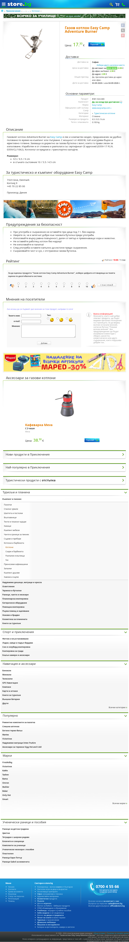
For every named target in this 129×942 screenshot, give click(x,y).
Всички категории (117, 707)
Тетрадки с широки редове (15, 837)
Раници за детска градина (15, 829)
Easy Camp (97, 105)
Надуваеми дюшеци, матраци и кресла (22, 582)
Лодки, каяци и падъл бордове (17, 642)
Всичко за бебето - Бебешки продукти (53, 906)
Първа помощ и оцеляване (15, 611)
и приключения (48, 920)
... (24, 11)
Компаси (6, 687)
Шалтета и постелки (13, 513)
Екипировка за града (12, 651)
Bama (5, 778)
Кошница (12, 894)
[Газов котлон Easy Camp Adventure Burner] (31, 44)
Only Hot (6, 795)
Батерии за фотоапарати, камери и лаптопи (56, 927)
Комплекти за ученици (13, 845)
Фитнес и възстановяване (15, 638)
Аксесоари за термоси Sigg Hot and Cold (22, 747)
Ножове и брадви (11, 615)
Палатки (8, 504)
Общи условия (99, 933)
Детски (44, 903)
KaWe (5, 770)
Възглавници (10, 517)
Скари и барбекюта (14, 551)
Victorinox (7, 738)
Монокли (6, 674)
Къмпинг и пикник (11, 499)
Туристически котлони (104, 113)
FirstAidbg (7, 762)
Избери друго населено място (111, 65)
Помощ (11, 901)
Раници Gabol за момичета (15, 861)
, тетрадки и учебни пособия (54, 910)
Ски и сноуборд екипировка (16, 647)
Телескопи (7, 678)
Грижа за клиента (15, 891)
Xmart (5, 799)
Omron (5, 783)
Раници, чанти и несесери (15, 594)
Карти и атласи (10, 691)
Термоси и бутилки (12, 590)
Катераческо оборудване (14, 602)
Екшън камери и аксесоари (16, 655)
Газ (7, 560)
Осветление (8, 586)
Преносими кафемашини (16, 564)
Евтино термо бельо (12, 730)
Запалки (8, 568)
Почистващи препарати (47, 891)
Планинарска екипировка (15, 598)
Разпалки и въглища (15, 555)
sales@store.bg (115, 903)
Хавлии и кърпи (11, 577)
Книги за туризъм (11, 623)
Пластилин (8, 853)
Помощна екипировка (13, 607)
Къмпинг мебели (12, 530)
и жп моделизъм (50, 913)
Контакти (12, 889)
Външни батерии (11, 699)
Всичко (50, 915)
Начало (11, 887)
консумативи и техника (50, 894)
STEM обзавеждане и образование (51, 908)
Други (5, 703)
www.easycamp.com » (101, 108)
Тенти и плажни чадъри (15, 521)
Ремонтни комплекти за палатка (18, 722)
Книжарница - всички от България (55, 887)
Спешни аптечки (10, 726)
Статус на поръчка (16, 896)
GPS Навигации (10, 682)
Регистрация (13, 898)
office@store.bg (117, 906)
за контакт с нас (111, 901)
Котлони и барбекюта (14, 543)
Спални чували (11, 509)
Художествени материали (48, 896)
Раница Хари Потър (12, 857)
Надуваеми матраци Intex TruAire (19, 743)
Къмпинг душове (12, 572)
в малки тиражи (51, 917)
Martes (5, 734)
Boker (5, 791)
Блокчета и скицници (13, 841)
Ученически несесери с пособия (18, 849)
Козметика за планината (14, 619)
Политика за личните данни (118, 933)
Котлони (36, 11)
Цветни (6, 833)
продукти (47, 898)
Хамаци (7, 526)
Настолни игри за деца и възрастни (52, 889)
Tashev (5, 774)
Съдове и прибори (12, 538)
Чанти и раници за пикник (16, 534)
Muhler (5, 787)
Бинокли (6, 670)
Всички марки (119, 803)
